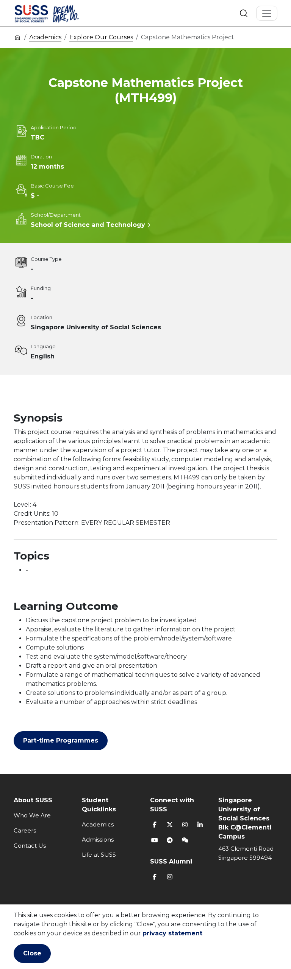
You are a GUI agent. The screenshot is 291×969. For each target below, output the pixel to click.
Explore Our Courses (101, 37)
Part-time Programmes (60, 740)
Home (17, 37)
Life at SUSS (99, 854)
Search (243, 13)
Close (32, 953)
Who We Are (32, 815)
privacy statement (172, 933)
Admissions (98, 839)
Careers (25, 830)
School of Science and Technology (88, 224)
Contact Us (30, 845)
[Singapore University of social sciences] (59, 13)
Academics (45, 37)
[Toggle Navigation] (266, 13)
